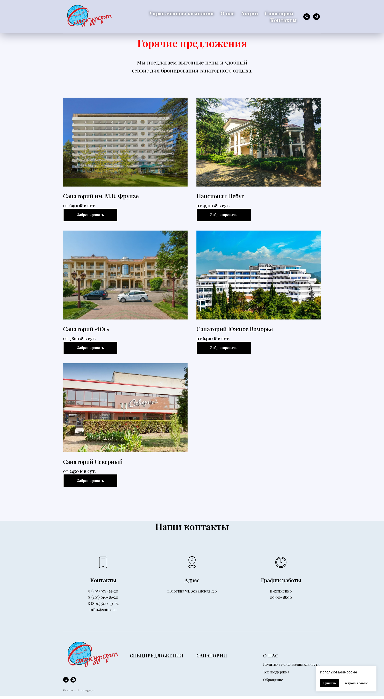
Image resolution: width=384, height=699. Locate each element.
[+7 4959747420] (66, 680)
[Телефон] (306, 16)
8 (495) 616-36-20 (103, 597)
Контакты (283, 20)
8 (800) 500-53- (101, 603)
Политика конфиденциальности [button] (291, 664)
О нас (227, 13)
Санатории (279, 13)
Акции (249, 13)
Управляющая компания (181, 13)
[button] (223, 215)
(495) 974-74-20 (104, 591)
